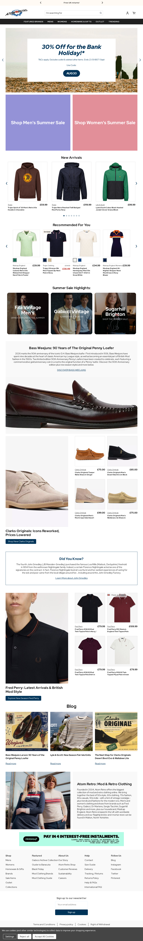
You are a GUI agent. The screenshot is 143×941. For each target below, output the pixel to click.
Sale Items (11, 878)
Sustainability (65, 873)
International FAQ (93, 887)
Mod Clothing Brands (42, 873)
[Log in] (127, 13)
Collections (11, 887)
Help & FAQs (91, 882)
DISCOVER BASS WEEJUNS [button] (71, 370)
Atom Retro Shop (67, 864)
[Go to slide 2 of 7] (66, 215)
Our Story (63, 860)
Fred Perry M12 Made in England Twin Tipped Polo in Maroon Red (117, 631)
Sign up (71, 912)
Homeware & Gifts (15, 869)
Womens (10, 864)
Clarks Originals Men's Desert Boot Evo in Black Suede (117, 474)
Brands (9, 873)
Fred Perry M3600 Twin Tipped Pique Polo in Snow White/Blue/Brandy (118, 674)
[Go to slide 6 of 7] (76, 215)
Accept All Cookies (44, 936)
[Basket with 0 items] (134, 13)
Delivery (89, 869)
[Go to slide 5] (3, 60)
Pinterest (115, 878)
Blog (72, 706)
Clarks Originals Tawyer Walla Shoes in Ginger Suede (85, 474)
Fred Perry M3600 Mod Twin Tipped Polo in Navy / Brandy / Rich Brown (85, 631)
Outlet (9, 882)
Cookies (82, 924)
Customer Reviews (67, 869)
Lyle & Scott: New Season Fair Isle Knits (70, 755)
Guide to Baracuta (41, 864)
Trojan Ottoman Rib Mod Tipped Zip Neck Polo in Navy (51, 270)
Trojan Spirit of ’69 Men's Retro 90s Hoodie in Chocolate (22, 208)
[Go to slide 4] (74, 89)
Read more (11, 763)
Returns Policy (92, 878)
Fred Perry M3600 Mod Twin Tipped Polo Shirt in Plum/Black (85, 674)
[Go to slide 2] (140, 60)
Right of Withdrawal (100, 924)
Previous (6, 183)
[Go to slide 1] (66, 89)
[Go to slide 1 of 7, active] (64, 215)
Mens (8, 860)
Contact (89, 860)
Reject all (24, 936)
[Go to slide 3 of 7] (69, 215)
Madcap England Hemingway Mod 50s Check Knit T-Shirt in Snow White (81, 271)
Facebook (116, 869)
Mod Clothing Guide (42, 878)
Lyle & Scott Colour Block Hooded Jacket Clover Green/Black (109, 208)
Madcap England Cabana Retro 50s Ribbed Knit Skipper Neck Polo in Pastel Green (21, 272)
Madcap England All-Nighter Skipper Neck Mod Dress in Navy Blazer (112, 271)
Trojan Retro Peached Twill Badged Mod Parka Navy (66, 208)
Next (136, 183)
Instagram (116, 864)
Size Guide (90, 864)
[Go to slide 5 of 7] (74, 215)
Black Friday (38, 869)
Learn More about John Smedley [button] (71, 578)
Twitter (114, 873)
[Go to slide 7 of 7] (79, 215)
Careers (62, 878)
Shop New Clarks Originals (21, 541)
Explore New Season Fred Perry (23, 698)
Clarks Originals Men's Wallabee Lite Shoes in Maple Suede (116, 517)
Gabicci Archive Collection (45, 860)
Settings (9, 936)
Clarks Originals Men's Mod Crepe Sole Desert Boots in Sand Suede (84, 517)
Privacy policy (66, 924)
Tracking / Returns (94, 873)
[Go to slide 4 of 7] (71, 215)
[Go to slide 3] (71, 89)
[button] (71, 73)
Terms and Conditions (44, 924)
